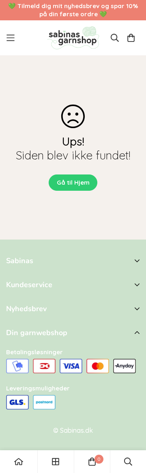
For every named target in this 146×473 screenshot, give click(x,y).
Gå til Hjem (73, 182)
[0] (92, 462)
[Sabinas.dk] (73, 37)
